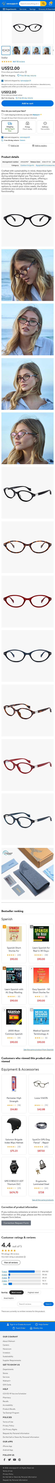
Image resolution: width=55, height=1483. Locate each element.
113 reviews (20, 62)
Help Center (44, 1324)
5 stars (4, 1272)
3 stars (4, 1278)
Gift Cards (7, 1384)
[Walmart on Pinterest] (19, 1460)
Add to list (15, 145)
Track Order (20, 1328)
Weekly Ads (38, 1328)
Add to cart (27, 103)
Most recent (16, 1292)
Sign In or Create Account (20, 1324)
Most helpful (9, 1298)
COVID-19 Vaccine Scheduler (14, 1393)
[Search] (43, 3)
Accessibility (8, 1405)
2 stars (4, 1281)
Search (48, 1304)
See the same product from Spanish (39, 1049)
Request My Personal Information (16, 1433)
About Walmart (9, 1341)
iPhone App (7, 1446)
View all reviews (11, 1262)
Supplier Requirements (12, 1360)
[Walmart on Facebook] (4, 1460)
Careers (6, 1345)
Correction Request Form (16, 1222)
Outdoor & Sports (27, 165)
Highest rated (33, 1292)
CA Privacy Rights (10, 1429)
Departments (11, 9)
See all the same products (43, 1200)
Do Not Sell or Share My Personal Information (21, 1437)
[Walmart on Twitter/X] (9, 1460)
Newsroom (7, 1349)
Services (23, 9)
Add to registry (41, 145)
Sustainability (8, 1356)
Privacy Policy (8, 1425)
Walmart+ (7, 1380)
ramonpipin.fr (25, 80)
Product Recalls (9, 1409)
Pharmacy (7, 1397)
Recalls (5, 1401)
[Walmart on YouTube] (14, 1460)
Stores (5, 1373)
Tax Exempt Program (11, 1412)
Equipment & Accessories (45, 165)
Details (22, 140)
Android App (8, 1450)
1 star (5, 1284)
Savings (32, 9)
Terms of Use (8, 1422)
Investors (6, 1352)
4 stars (4, 1275)
